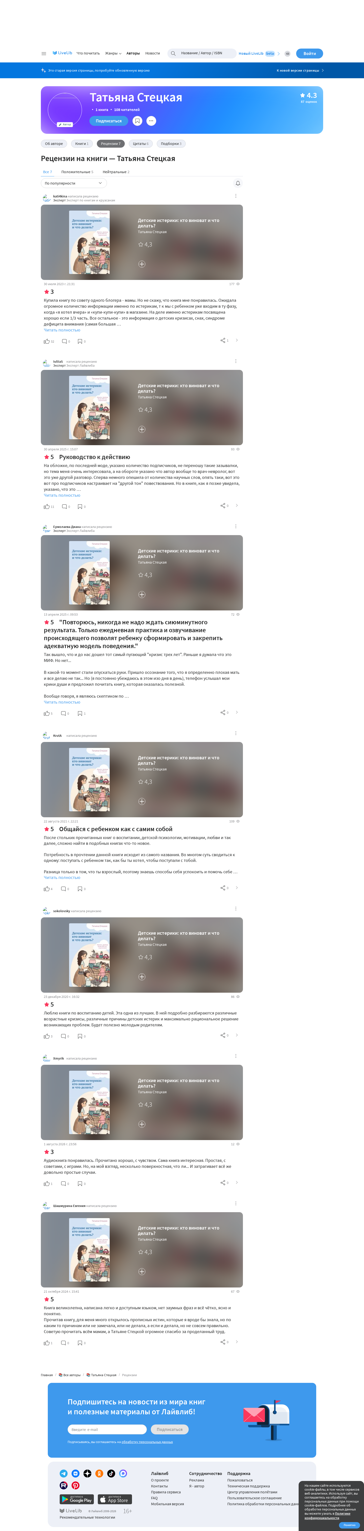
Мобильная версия (167, 1503)
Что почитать (88, 53)
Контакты (159, 1485)
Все (47, 171)
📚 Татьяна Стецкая (101, 1375)
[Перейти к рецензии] (237, 340)
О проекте (160, 1479)
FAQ (154, 1497)
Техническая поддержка (248, 1485)
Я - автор (196, 1485)
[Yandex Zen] (87, 1473)
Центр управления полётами (252, 1491)
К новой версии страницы (298, 70)
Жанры (111, 53)
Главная (47, 1375)
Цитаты (141, 143)
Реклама (196, 1479)
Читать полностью (62, 330)
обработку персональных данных (147, 1442)
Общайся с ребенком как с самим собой (116, 829)
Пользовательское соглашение (254, 1497)
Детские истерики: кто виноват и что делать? (178, 223)
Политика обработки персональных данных (265, 1503)
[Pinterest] (75, 1485)
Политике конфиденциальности (327, 1515)
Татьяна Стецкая (152, 231)
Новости (152, 53)
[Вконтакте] (75, 1473)
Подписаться (109, 121)
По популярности (60, 183)
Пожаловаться (240, 1479)
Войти (310, 53)
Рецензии (111, 143)
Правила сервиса (166, 1491)
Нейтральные (116, 171)
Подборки (171, 143)
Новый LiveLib (256, 53)
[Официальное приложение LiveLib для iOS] (115, 1499)
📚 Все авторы (69, 1375)
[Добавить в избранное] (137, 121)
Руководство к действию (94, 457)
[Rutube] (64, 1485)
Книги (82, 143)
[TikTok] (111, 1473)
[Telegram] (64, 1473)
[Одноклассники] (99, 1473)
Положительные (77, 171)
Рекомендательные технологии (87, 1517)
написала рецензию (83, 196)
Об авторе (54, 143)
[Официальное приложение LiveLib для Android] (77, 1499)
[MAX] (123, 1473)
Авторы (133, 53)
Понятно (350, 1525)
